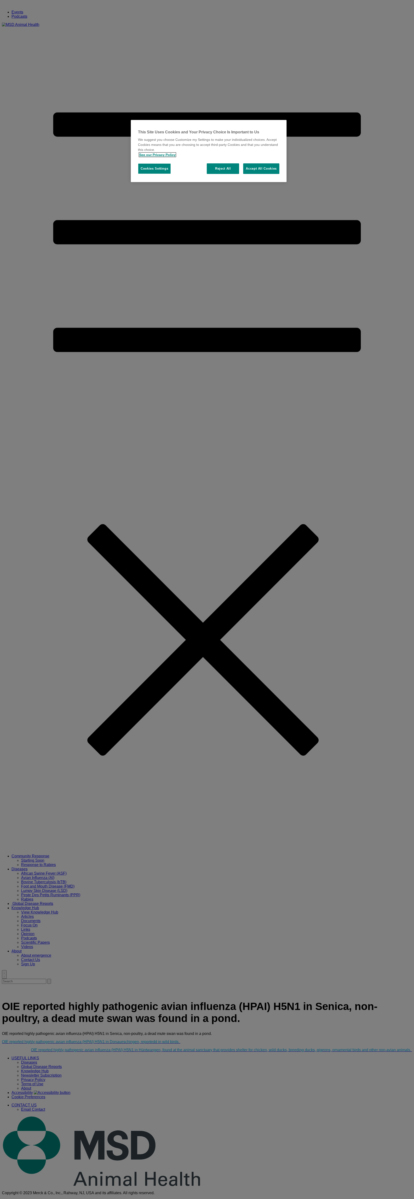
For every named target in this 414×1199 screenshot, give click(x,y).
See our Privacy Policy (157, 155)
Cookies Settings (154, 168)
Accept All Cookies (261, 168)
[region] (209, 151)
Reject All (223, 168)
